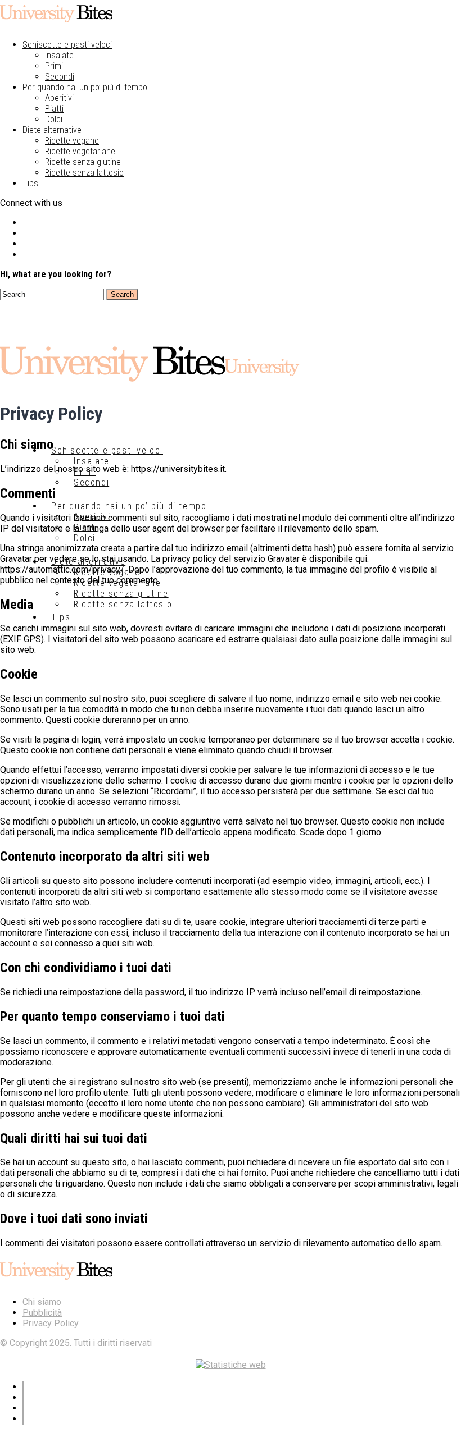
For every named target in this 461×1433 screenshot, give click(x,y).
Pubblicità (42, 1312)
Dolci (53, 119)
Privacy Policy (50, 1323)
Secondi (59, 76)
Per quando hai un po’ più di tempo (84, 87)
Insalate (59, 55)
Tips (30, 183)
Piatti (54, 108)
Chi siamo (41, 1302)
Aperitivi (59, 98)
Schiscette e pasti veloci (67, 44)
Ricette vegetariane (80, 151)
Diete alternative (52, 130)
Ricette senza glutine (83, 162)
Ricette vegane (72, 140)
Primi (54, 66)
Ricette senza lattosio (84, 172)
